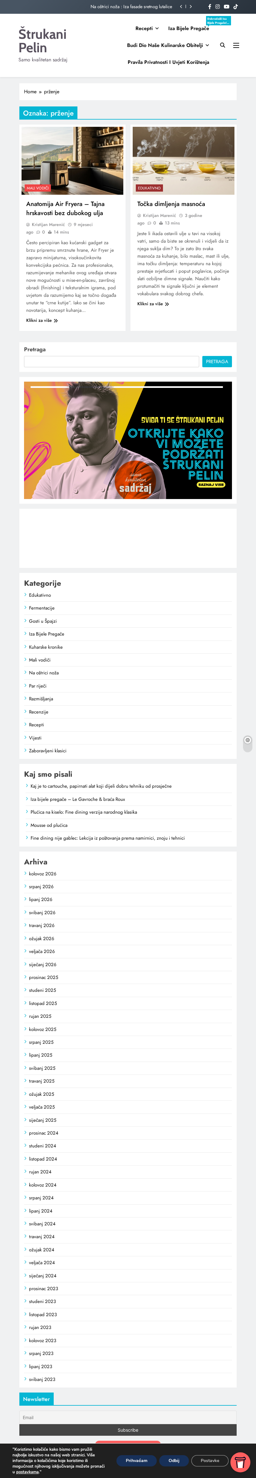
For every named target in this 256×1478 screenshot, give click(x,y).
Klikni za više (39, 320)
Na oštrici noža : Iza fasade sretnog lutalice (131, 6)
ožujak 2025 (41, 1094)
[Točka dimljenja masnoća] (183, 161)
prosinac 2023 (43, 1288)
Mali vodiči (38, 188)
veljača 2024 (42, 1262)
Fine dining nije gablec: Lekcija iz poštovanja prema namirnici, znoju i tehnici (108, 838)
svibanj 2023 (42, 1379)
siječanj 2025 (42, 1120)
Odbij (174, 1461)
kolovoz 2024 (43, 1185)
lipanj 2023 (40, 1366)
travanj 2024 (42, 1236)
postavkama (27, 1472)
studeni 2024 (42, 1145)
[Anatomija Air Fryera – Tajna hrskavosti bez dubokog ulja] (72, 161)
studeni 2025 (42, 990)
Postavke (210, 1461)
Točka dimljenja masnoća (171, 204)
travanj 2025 (41, 1081)
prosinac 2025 (43, 977)
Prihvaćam (136, 1461)
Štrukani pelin (42, 41)
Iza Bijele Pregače (191, 28)
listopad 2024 (43, 1159)
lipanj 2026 (40, 899)
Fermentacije (42, 608)
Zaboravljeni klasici (47, 750)
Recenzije (38, 711)
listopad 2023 (43, 1314)
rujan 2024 (40, 1171)
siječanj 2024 (43, 1275)
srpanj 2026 (41, 886)
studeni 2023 (42, 1301)
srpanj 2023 (41, 1353)
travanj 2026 (42, 925)
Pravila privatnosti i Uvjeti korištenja (168, 62)
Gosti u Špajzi (43, 621)
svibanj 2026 (42, 912)
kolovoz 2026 (43, 873)
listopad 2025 (43, 1003)
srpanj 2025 (41, 1042)
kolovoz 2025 (42, 1029)
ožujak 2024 (41, 1249)
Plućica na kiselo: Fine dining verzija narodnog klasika (84, 812)
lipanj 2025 (40, 1055)
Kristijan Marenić (48, 224)
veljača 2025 (42, 1107)
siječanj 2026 (43, 964)
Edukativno (149, 188)
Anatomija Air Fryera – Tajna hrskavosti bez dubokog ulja (65, 208)
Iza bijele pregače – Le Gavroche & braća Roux (78, 799)
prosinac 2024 (43, 1133)
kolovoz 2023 (42, 1340)
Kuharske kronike (46, 647)
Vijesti (35, 737)
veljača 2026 (42, 951)
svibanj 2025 (42, 1068)
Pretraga (35, 349)
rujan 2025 (40, 1016)
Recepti (144, 28)
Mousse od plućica (49, 825)
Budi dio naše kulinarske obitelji (165, 45)
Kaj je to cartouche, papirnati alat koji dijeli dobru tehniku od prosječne (101, 786)
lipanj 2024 (40, 1211)
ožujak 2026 (41, 938)
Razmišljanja (41, 698)
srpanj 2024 (41, 1197)
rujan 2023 (40, 1327)
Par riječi (38, 685)
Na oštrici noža (44, 672)
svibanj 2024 (42, 1223)
